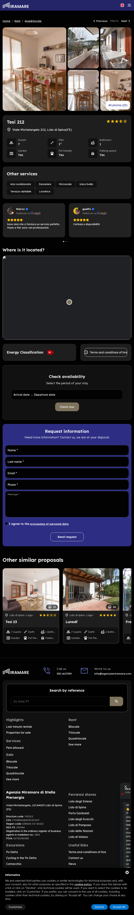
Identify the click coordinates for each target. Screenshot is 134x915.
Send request (67, 537)
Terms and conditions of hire (105, 352)
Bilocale (73, 726)
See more (74, 744)
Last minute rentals (19, 726)
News (72, 864)
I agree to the (39, 524)
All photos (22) (117, 105)
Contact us (75, 858)
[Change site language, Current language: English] (122, 5)
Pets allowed (15, 747)
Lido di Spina (77, 807)
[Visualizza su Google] (10, 211)
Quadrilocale (33, 21)
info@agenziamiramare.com (112, 673)
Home (6, 21)
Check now (67, 407)
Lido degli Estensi (80, 801)
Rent (17, 21)
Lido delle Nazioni (80, 831)
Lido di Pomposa (79, 825)
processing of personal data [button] (49, 524)
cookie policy (83, 884)
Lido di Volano (78, 837)
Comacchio (13, 864)
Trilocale (74, 732)
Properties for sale (18, 732)
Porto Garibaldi (78, 813)
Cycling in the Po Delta (21, 858)
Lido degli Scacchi (81, 819)
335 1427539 (64, 673)
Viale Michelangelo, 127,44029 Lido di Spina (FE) (34, 807)
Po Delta (12, 852)
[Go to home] (16, 5)
